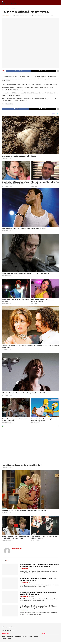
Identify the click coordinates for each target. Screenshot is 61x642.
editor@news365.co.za (10, 630)
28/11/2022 (16, 15)
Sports (4, 638)
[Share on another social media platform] (58, 71)
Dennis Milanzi (7, 15)
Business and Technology (12, 8)
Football (25, 636)
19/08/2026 (31, 596)
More (9, 638)
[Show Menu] (55, 2)
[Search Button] (58, 2)
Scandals (36, 636)
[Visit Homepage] (9, 2)
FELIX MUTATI (9, 103)
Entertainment (18, 636)
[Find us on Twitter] (44, 637)
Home (3, 8)
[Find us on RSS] (50, 637)
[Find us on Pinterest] (46, 637)
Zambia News (37, 15)
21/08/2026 (31, 568)
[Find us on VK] (48, 637)
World (30, 636)
